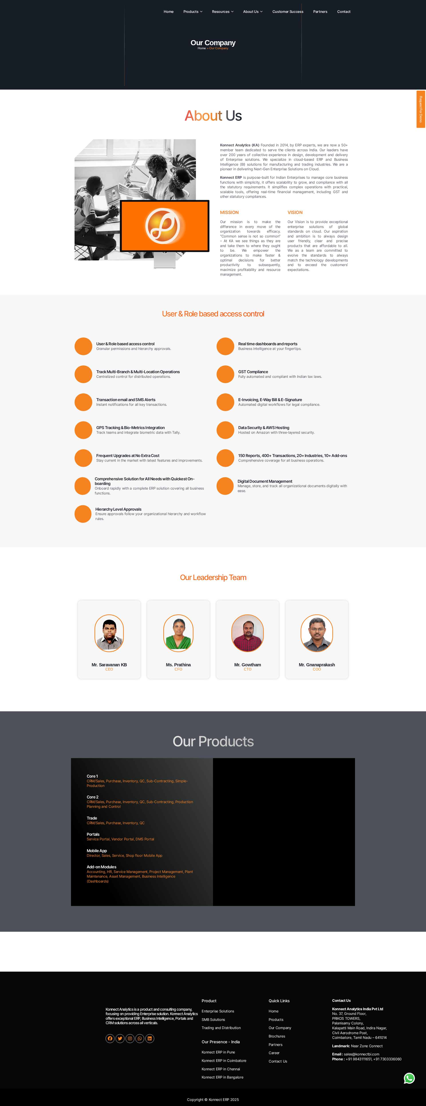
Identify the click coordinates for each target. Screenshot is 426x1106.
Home (202, 48)
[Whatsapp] (139, 1038)
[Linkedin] (149, 1038)
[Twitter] (120, 1038)
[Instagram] (130, 1038)
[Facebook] (110, 1038)
